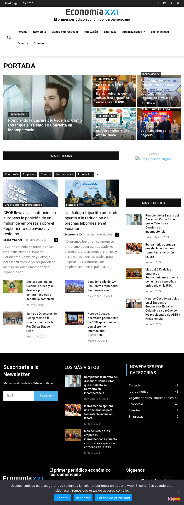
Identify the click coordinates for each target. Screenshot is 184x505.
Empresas (29, 174)
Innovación (85, 174)
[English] (171, 499)
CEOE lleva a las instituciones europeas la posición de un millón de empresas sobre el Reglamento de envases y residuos (29, 223)
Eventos (45, 174)
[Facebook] (171, 3)
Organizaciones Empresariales (23, 204)
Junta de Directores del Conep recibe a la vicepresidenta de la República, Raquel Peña (42, 322)
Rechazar (83, 498)
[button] (9, 37)
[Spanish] (177, 499)
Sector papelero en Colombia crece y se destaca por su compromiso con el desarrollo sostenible (40, 290)
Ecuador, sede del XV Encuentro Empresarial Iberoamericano (103, 286)
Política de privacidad (113, 498)
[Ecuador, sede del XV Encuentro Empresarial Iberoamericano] (74, 286)
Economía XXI (12, 239)
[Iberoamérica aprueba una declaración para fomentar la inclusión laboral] (134, 248)
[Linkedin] (158, 3)
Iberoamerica (18, 114)
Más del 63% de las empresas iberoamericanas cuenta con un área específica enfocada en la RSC (161, 277)
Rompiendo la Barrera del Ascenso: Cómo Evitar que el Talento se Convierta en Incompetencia (162, 223)
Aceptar (63, 498)
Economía (148, 103)
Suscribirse (46, 395)
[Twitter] (178, 3)
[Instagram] (164, 3)
